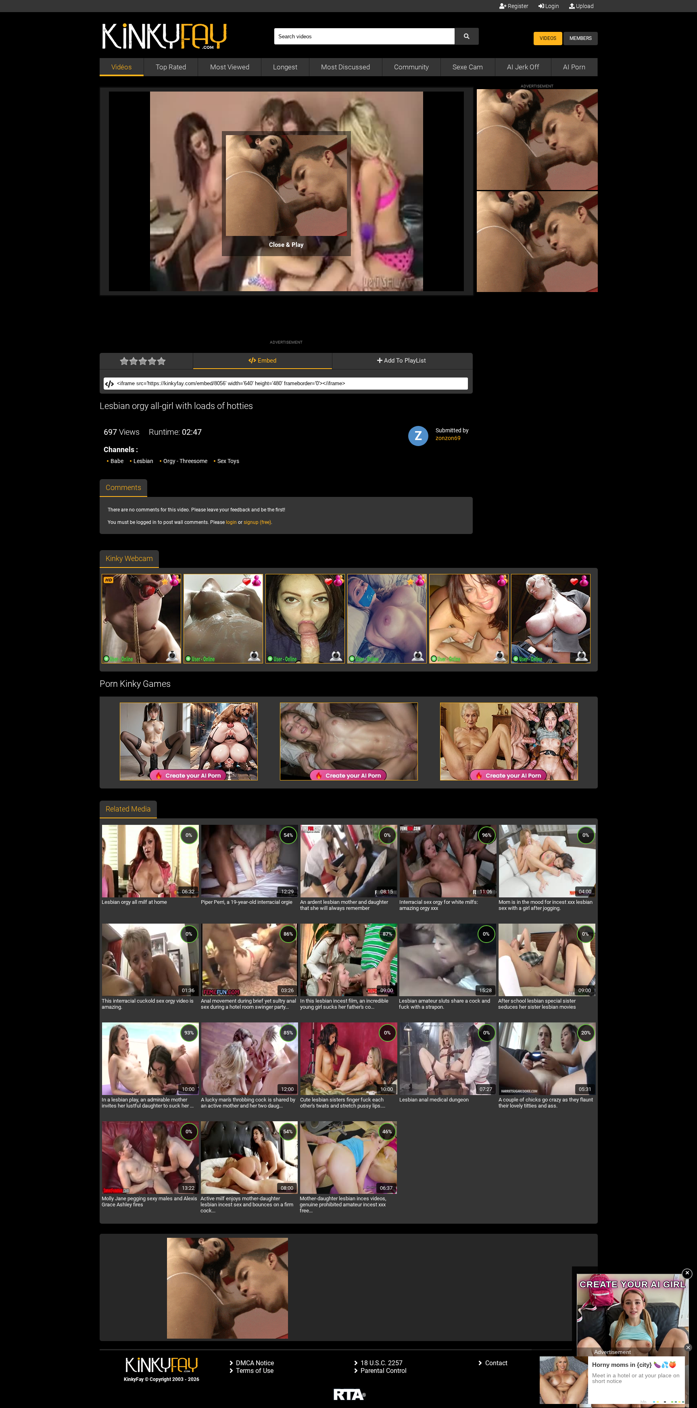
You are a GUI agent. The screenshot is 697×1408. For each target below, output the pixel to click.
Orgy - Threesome (185, 461)
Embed (266, 360)
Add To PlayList (404, 360)
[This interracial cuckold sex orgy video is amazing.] (150, 995)
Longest (285, 67)
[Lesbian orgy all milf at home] (150, 896)
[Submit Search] (467, 36)
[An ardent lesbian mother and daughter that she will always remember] (349, 896)
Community (411, 67)
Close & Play (286, 244)
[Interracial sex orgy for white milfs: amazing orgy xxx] (448, 896)
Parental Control (384, 1371)
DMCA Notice (255, 1363)
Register (517, 6)
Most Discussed (345, 67)
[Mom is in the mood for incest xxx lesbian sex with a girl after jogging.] (547, 896)
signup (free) (257, 522)
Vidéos (121, 67)
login (231, 522)
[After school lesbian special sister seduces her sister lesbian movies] (547, 995)
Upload (584, 6)
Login (551, 6)
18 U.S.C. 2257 (382, 1363)
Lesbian (143, 461)
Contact (496, 1363)
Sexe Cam (468, 67)
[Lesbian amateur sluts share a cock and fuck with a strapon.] (448, 995)
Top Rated (171, 67)
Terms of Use (254, 1371)
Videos (548, 38)
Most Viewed (229, 67)
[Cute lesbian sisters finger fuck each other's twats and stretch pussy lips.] (349, 1094)
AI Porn (574, 67)
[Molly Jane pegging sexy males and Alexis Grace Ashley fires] (150, 1192)
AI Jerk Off (523, 67)
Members (581, 38)
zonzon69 (448, 438)
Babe (117, 461)
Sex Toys (228, 461)
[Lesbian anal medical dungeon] (448, 1094)
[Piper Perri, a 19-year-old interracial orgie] (249, 896)
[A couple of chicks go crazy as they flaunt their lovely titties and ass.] (547, 1094)
